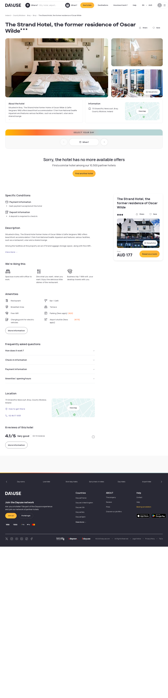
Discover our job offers (114, 511)
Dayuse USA (80, 507)
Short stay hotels (71, 482)
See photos (153, 92)
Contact (139, 497)
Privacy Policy (150, 539)
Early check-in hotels (96, 482)
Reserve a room (149, 254)
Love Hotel (46, 482)
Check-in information (16, 359)
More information (16, 330)
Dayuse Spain (81, 517)
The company (111, 497)
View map (142, 111)
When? (85, 142)
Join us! (11, 516)
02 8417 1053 (15, 415)
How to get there (17, 409)
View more (10, 252)
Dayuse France (81, 498)
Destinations (103, 5)
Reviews (109, 502)
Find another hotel (84, 173)
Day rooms (21, 482)
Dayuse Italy (80, 512)
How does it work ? (120, 5)
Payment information (16, 369)
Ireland (8, 15)
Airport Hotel (146, 482)
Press (108, 507)
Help (134, 5)
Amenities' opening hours (18, 378)
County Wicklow (19, 15)
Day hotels (121, 482)
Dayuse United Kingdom (84, 503)
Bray (29, 15)
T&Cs (161, 539)
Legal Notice (136, 539)
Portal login (26, 516)
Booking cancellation (143, 507)
